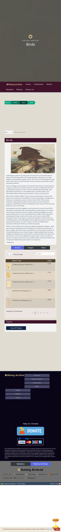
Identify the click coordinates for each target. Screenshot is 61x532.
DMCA (37, 386)
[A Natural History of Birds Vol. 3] (8, 284)
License (18, 397)
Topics (24, 102)
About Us (30, 90)
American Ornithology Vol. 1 (22, 290)
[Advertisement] (30, 117)
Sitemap (18, 390)
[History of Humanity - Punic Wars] (7, 478)
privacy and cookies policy (52, 529)
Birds (31, 102)
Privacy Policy (37, 382)
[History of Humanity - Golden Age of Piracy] (19, 478)
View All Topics (16, 328)
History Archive (40, 464)
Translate (23, 132)
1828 (49, 300)
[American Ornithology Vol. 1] (8, 293)
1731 (49, 264)
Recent (19, 90)
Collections (38, 84)
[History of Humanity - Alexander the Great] (42, 474)
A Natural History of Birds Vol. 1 (23, 264)
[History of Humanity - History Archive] (30, 470)
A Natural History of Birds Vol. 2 (23, 273)
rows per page (18, 254)
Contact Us (37, 375)
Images (30, 248)
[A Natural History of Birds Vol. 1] (8, 266)
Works (49, 84)
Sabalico (21, 464)
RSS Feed (17, 394)
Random (9, 90)
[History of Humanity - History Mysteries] (7, 474)
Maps (43, 248)
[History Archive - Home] (30, 37)
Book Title (16, 261)
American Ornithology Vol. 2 (22, 300)
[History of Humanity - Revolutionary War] (30, 478)
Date (49, 261)
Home (28, 84)
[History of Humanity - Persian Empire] (30, 474)
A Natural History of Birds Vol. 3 (23, 282)
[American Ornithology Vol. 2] (8, 303)
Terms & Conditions (37, 379)
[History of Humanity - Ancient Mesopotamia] (19, 474)
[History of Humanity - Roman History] (53, 474)
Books (17, 248)
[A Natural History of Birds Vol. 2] (8, 275)
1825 (49, 290)
